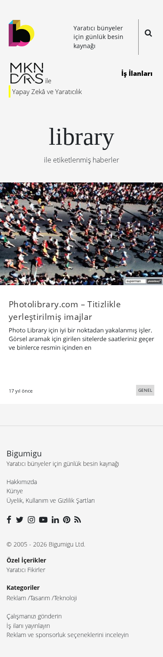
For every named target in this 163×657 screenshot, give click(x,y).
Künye (15, 491)
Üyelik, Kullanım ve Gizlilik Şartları (51, 500)
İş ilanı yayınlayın (28, 625)
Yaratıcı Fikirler (26, 570)
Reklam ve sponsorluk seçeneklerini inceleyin (68, 635)
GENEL (145, 390)
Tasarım (40, 598)
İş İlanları (137, 73)
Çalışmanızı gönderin (34, 616)
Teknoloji (65, 598)
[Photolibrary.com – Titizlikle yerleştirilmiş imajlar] (81, 233)
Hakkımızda (22, 482)
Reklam (16, 598)
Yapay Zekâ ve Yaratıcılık (47, 91)
